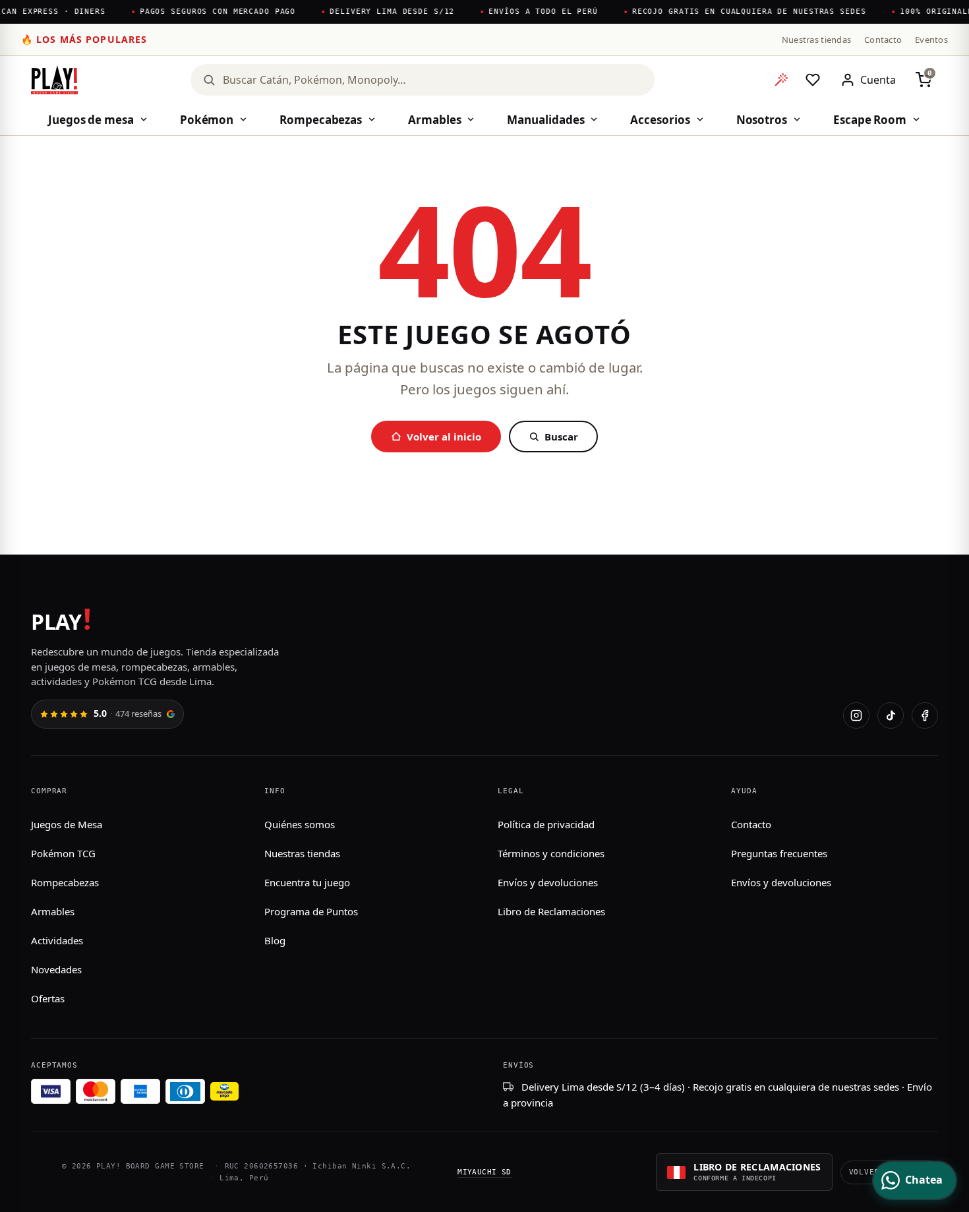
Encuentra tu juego (307, 882)
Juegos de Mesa (66, 824)
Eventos (931, 39)
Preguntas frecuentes (779, 853)
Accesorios (660, 119)
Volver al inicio (444, 436)
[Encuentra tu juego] (781, 79)
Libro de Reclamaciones (551, 911)
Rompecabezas (320, 119)
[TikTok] (890, 715)
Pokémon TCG (63, 853)
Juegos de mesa (91, 119)
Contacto (883, 39)
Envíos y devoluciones (548, 882)
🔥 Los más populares (84, 39)
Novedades (56, 969)
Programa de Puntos (311, 911)
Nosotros (761, 119)
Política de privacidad (546, 824)
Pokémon (206, 119)
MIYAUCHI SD (484, 1172)
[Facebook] (925, 715)
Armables (434, 119)
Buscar (561, 436)
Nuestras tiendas (816, 39)
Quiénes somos (299, 824)
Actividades (57, 940)
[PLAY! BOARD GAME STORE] (54, 79)
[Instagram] (856, 715)
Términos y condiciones (551, 853)
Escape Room (869, 119)
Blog (274, 940)
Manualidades (545, 119)
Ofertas (48, 998)
